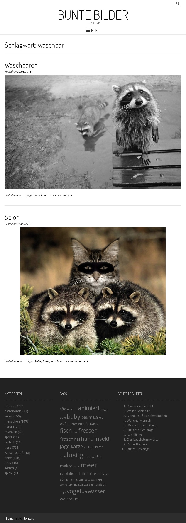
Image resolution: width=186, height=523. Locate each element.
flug (75, 431)
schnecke (84, 479)
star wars (84, 485)
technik (10, 442)
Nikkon (19, 519)
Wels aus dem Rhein (142, 425)
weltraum (69, 498)
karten (9, 468)
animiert (89, 408)
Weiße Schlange (138, 411)
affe (63, 408)
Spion (12, 217)
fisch (66, 430)
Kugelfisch (134, 435)
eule (81, 424)
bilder (8, 406)
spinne (73, 485)
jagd (65, 446)
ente (74, 424)
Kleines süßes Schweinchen (147, 416)
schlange (103, 474)
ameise (72, 409)
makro (66, 466)
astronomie (13, 411)
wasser (96, 491)
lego (63, 456)
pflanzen (11, 432)
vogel (74, 491)
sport (8, 437)
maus (76, 466)
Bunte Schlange (138, 449)
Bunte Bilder (93, 14)
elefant (65, 423)
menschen (12, 421)
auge (104, 409)
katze (38, 361)
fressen (88, 430)
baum (86, 417)
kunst (8, 416)
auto (63, 418)
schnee (96, 479)
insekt (102, 438)
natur (8, 426)
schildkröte (86, 473)
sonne (64, 484)
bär (95, 417)
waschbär (41, 195)
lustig (46, 361)
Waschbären (21, 64)
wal (84, 492)
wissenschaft (14, 452)
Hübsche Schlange (140, 430)
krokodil (89, 447)
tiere (19, 195)
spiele (9, 473)
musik (9, 462)
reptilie (67, 473)
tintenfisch (98, 484)
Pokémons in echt (140, 406)
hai (77, 439)
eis (101, 417)
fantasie (92, 423)
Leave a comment (61, 195)
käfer (99, 447)
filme (8, 458)
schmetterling (69, 480)
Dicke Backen (137, 444)
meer (89, 464)
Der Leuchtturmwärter (143, 439)
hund (87, 438)
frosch (66, 439)
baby (73, 416)
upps (63, 492)
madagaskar (93, 456)
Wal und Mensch (139, 420)
